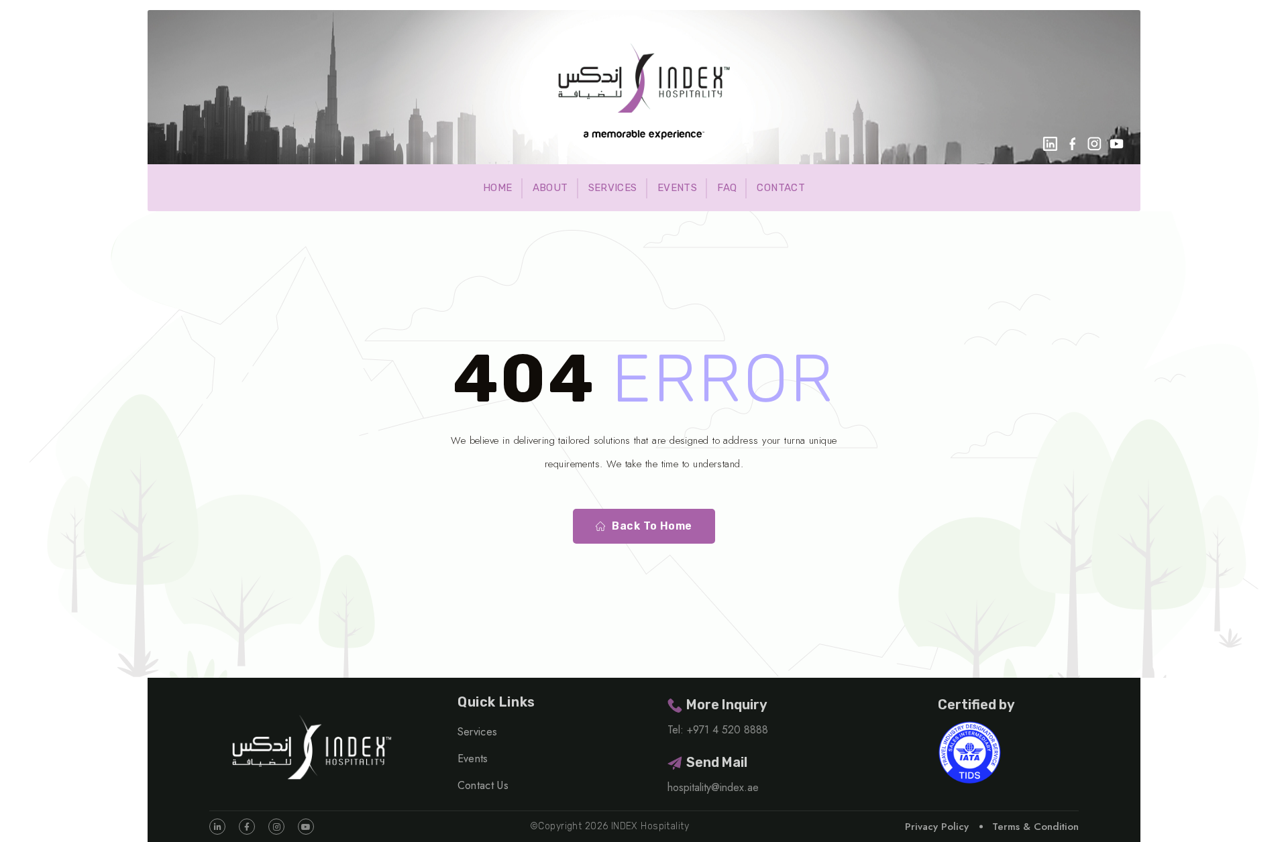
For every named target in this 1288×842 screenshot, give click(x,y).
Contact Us (483, 785)
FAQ (727, 188)
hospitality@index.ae (713, 787)
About (550, 188)
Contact (781, 188)
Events (677, 188)
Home (498, 188)
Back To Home (652, 526)
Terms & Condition (1035, 826)
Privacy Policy (937, 826)
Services (612, 188)
